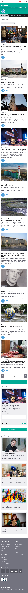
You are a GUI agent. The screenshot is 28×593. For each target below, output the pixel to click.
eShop (2, 550)
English (23, 589)
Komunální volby (5, 546)
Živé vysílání (4, 557)
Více (25, 16)
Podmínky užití (17, 589)
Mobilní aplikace (5, 563)
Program (13, 7)
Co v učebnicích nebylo (8, 453)
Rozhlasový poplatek (20, 554)
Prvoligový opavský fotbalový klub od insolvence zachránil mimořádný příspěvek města (13, 326)
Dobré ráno (5, 403)
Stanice (3, 548)
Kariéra (16, 550)
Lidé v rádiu (17, 548)
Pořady (19, 16)
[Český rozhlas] (5, 1)
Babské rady (5, 528)
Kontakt (16, 552)
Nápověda (17, 546)
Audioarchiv (19, 7)
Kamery (25, 7)
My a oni (4, 504)
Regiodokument (6, 478)
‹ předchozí (2, 376)
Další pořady (5, 436)
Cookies (3, 589)
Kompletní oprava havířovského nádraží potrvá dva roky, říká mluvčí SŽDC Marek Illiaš (12, 255)
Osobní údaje (9, 589)
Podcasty (3, 561)
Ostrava (24, 423)
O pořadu (4, 386)
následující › (25, 376)
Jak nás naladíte (19, 544)
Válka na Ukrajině (5, 544)
